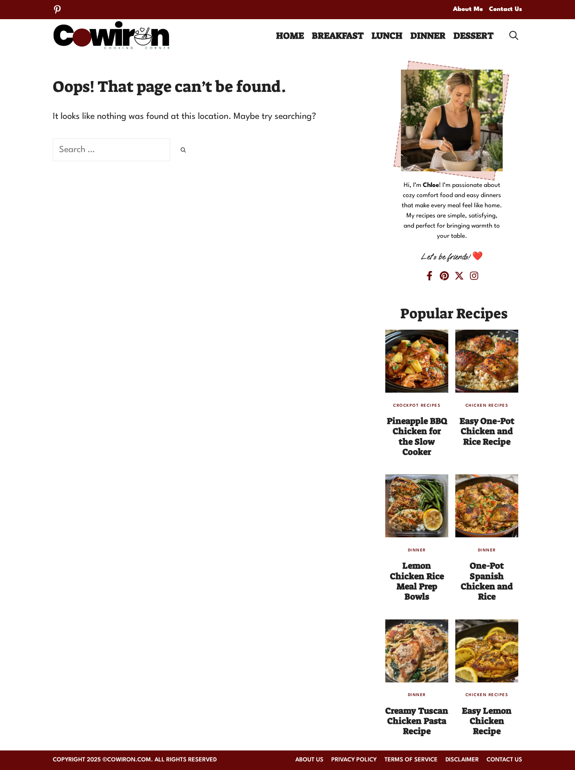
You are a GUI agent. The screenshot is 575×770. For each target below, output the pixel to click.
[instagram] (474, 275)
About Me (468, 9)
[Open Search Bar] (513, 35)
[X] (459, 275)
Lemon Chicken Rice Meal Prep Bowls (417, 581)
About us (309, 760)
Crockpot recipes (416, 405)
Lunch (387, 35)
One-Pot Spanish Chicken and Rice (487, 581)
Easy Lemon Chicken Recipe (487, 721)
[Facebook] (429, 275)
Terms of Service (411, 760)
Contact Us (505, 9)
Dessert (473, 35)
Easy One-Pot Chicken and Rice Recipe (487, 431)
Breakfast (338, 35)
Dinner (428, 35)
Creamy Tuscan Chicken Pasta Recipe (416, 721)
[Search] (183, 151)
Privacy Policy (354, 760)
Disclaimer (462, 760)
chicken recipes (487, 405)
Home (290, 35)
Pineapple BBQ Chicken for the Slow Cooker (417, 436)
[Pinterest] (57, 9)
